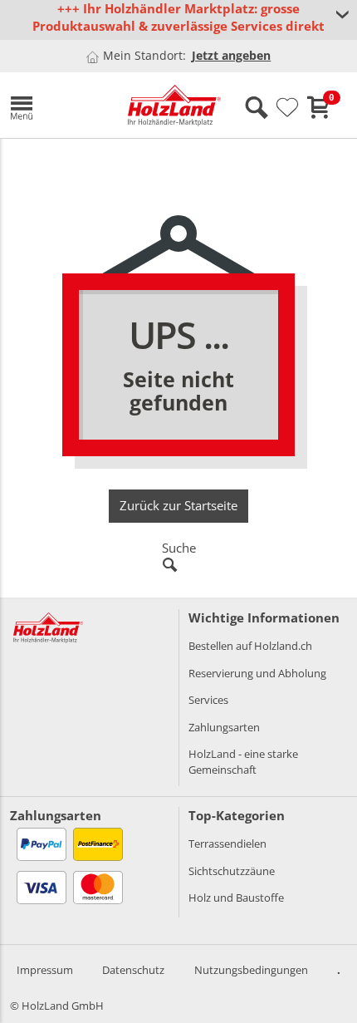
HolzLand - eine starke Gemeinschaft (243, 761)
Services (208, 699)
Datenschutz (133, 969)
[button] (56, 105)
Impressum (45, 969)
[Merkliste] (287, 108)
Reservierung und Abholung (257, 673)
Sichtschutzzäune (231, 870)
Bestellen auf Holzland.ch (250, 645)
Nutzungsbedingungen (251, 969)
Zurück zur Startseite (178, 505)
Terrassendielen (227, 843)
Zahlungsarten (224, 727)
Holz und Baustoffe (236, 897)
